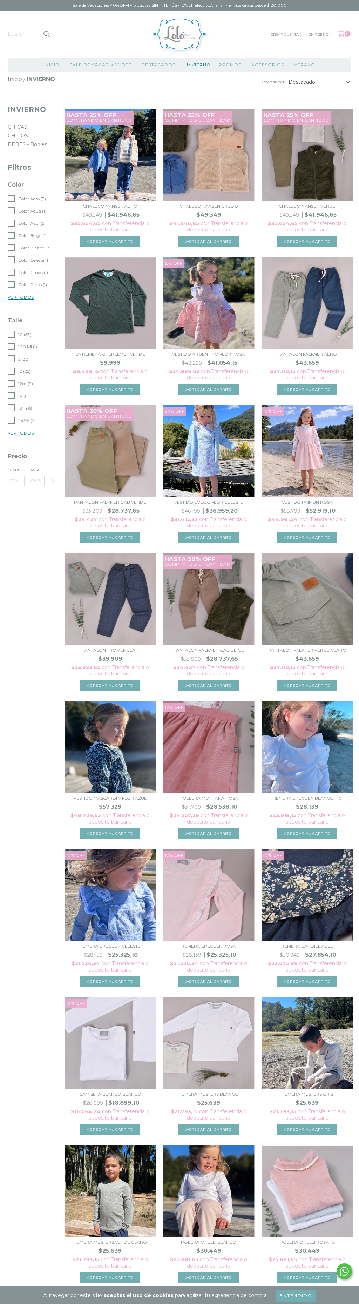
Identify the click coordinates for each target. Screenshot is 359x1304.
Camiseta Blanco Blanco (110, 1094)
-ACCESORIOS (266, 64)
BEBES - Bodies (27, 144)
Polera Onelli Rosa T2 (307, 1242)
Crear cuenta (285, 34)
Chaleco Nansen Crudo (209, 206)
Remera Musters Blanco (208, 1094)
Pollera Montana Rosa (209, 798)
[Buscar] (46, 34)
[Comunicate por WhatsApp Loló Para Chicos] (344, 1271)
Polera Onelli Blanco (208, 1242)
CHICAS (17, 127)
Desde (14, 470)
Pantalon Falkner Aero (307, 354)
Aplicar (53, 481)
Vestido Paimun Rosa (307, 502)
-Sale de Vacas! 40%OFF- (100, 64)
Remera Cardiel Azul (307, 946)
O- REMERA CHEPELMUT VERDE (110, 354)
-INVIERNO (198, 64)
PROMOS (230, 64)
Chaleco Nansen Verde (307, 206)
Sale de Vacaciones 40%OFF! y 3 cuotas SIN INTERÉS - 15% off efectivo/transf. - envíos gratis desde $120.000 (180, 5)
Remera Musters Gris (307, 1094)
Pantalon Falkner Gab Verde (110, 502)
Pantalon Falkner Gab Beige (209, 650)
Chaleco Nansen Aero (110, 206)
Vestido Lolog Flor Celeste (208, 502)
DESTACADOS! (159, 64)
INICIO (52, 64)
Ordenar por (272, 82)
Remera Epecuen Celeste (110, 946)
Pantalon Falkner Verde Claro (307, 650)
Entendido (296, 1295)
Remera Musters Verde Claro (110, 1242)
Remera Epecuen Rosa (208, 946)
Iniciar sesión (317, 34)
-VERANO (303, 64)
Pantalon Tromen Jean (110, 650)
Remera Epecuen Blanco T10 (307, 798)
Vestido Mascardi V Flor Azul (110, 798)
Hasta (33, 470)
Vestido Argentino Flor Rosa (208, 354)
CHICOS (18, 136)
